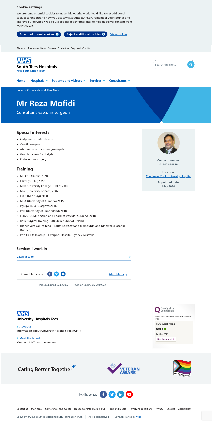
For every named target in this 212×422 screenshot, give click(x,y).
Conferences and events (58, 408)
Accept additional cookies (36, 34)
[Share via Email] (63, 274)
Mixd (138, 416)
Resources (33, 48)
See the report (164, 339)
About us (21, 48)
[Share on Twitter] (56, 274)
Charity (86, 48)
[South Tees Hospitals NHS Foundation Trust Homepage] (37, 64)
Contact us (63, 48)
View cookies (118, 34)
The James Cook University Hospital (168, 176)
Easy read (76, 48)
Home (21, 81)
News (43, 48)
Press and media (117, 408)
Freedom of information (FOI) (89, 408)
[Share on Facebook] (49, 274)
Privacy (159, 408)
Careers (52, 48)
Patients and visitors (67, 81)
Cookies (170, 408)
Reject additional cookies (84, 34)
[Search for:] (170, 64)
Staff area (36, 408)
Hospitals (37, 81)
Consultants (118, 81)
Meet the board (29, 338)
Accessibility (184, 408)
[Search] (191, 64)
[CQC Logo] (164, 312)
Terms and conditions (141, 408)
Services (96, 81)
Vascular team (25, 256)
